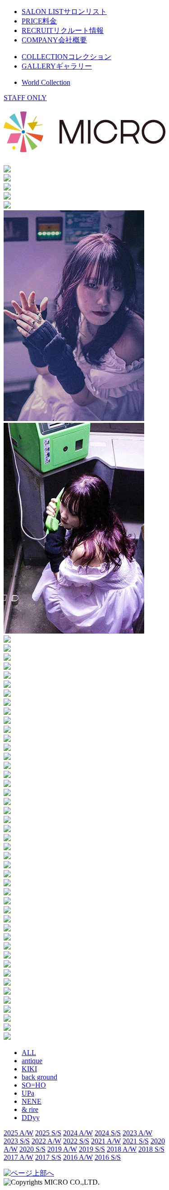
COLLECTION (66, 56)
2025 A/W (18, 1133)
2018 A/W (122, 1149)
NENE (31, 1101)
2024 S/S (108, 1133)
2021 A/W (106, 1141)
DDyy (31, 1117)
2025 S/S (48, 1133)
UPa (28, 1093)
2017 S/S (48, 1157)
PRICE (39, 21)
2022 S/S (76, 1141)
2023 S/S (17, 1141)
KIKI (29, 1069)
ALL (29, 1052)
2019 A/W (62, 1149)
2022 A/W (46, 1141)
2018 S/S (151, 1149)
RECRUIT (63, 30)
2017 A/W (18, 1157)
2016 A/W (78, 1157)
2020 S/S (32, 1149)
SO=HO (34, 1085)
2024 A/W (78, 1133)
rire (30, 1109)
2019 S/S (92, 1149)
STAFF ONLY (25, 98)
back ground (39, 1077)
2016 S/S (108, 1157)
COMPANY (54, 40)
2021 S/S (136, 1141)
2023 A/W (137, 1133)
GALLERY (57, 66)
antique (32, 1061)
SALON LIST (64, 11)
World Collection (46, 82)
